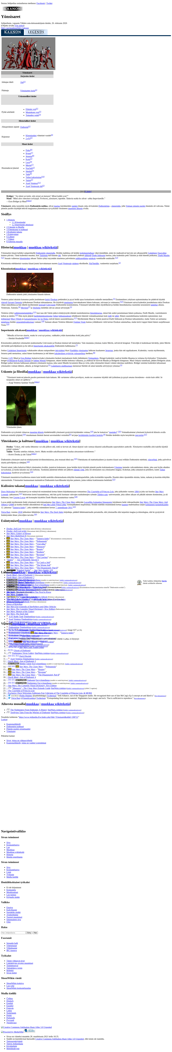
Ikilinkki (10, 970)
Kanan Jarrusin (24, 360)
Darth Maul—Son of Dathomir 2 (20, 577)
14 (121, 302)
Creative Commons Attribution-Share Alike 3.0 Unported (59, 1039)
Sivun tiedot (11, 973)
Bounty (40, 549)
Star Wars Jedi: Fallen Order (31, 647)
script (16, 531)
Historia (9, 854)
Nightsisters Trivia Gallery (23, 653)
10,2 (17, 655)
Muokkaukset (12, 892)
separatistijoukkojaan (25, 322)
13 (116, 258)
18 (42, 321)
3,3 (18, 635)
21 (145, 435)
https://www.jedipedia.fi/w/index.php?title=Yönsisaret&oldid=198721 (48, 717)
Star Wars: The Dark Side (17, 614)
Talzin (28, 180)
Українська (11, 1023)
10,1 (13, 655)
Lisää (8, 872)
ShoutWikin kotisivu (15, 983)
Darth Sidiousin (98, 255)
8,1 (12, 650)
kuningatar (48, 316)
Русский (10, 1020)
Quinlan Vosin (79, 322)
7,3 (18, 647)
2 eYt (28, 138)
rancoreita (139, 435)
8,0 (9, 650)
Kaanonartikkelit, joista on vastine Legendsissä (26, 743)
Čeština (9, 998)
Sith (19, 590)
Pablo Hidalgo (26, 695)
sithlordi (88, 255)
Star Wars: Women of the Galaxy (20, 611)
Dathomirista (103, 206)
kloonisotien (25, 258)
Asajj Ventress (32, 183)
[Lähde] (88, 191)
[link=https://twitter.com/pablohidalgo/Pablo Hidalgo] (9, 695)
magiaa (57, 206)
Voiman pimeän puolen (135, 206)
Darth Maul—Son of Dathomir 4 (22, 677)
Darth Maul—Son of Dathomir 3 (22, 661)
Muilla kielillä (12, 877)
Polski (9, 1015)
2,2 (15, 632)
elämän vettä (79, 470)
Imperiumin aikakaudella (43, 346)
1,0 (9, 629)
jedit (110, 316)
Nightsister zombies (26, 585)
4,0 (9, 638)
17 (75, 318)
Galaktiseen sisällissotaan (61, 366)
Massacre (41, 546)
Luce (28, 162)
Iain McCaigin (49, 504)
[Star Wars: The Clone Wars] (8, 538)
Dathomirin (41, 253)
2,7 (29, 632)
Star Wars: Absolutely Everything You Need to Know (28, 592)
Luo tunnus (11, 895)
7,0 (9, 647)
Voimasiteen (93, 358)
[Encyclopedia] (11, 580)
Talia (28, 174)
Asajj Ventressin (65, 263)
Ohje (8, 922)
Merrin (28, 165)
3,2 (15, 635)
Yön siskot (19, 25)
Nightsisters (23, 587)
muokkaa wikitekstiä (43, 247)
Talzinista (44, 255)
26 (35, 514)
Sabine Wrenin (39, 360)
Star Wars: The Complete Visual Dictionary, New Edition (30, 609)
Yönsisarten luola (27, 91)
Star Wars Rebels (30, 642)
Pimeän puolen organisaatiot (18, 729)
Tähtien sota (102, 494)
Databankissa (29, 616)
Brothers (40, 552)
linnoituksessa (96, 313)
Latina (9, 1010)
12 (2, 258)
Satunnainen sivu (13, 919)
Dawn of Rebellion (14, 604)
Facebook (41, 3)
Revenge (40, 555)
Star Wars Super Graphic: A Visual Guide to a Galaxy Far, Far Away (36, 599)
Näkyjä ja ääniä (47, 642)
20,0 (9, 682)
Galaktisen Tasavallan (157, 253)
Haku (4, 927)
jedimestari (5, 319)
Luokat (4, 719)
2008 (11, 504)
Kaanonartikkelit (13, 724)
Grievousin (50, 305)
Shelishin (37, 308)
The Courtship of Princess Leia (100, 491)
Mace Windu (16, 319)
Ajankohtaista (12, 915)
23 (20, 494)
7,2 (15, 647)
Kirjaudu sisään (13, 897)
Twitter (49, 3)
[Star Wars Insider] (11, 570)
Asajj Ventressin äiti (34, 186)
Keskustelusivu (12, 845)
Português (10, 1018)
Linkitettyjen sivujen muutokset (19, 963)
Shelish (29, 171)
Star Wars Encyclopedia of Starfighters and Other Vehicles (31, 606)
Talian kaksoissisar (34, 177)
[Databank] (7, 616)
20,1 (13, 682)
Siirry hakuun (23, 28)
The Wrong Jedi (43, 565)
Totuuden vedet (32, 115)
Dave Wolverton (8, 491)
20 (119, 432)
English (9, 1003)
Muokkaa (10, 850)
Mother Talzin (24, 582)
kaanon (125, 504)
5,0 (9, 641)
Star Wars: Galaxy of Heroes (18, 533)
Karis (28, 159)
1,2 (15, 629)
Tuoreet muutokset (14, 917)
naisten (75, 206)
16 (16, 315)
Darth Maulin (163, 255)
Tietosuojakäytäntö (14, 1041)
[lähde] (29, 201)
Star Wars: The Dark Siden (51, 512)
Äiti (22, 82)
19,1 (13, 680)
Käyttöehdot (11, 1046)
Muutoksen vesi (32, 112)
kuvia (164, 581)
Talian (162, 470)
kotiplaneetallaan (87, 253)
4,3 (18, 638)
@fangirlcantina (28, 698)
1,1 (12, 629)
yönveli (4, 302)
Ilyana (28, 153)
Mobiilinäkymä (12, 1048)
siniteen (75, 263)
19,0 (9, 680)
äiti (59, 255)
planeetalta (116, 206)
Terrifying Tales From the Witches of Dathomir (30, 712)
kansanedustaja (30, 319)
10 (43, 177)
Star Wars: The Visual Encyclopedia (21, 597)
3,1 (12, 635)
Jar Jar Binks (42, 319)
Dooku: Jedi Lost (13, 528)
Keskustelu (11, 890)
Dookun (54, 299)
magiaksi (113, 432)
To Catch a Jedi (43, 562)
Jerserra (29, 156)
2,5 (23, 632)
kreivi (47, 299)
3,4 (20, 635)
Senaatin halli (12, 943)
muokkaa (20, 247)
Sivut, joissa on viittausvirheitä (19, 740)
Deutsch (9, 1001)
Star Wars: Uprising (30, 636)
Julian (55, 316)
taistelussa (5, 322)
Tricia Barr (5, 512)
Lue (8, 847)
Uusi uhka (41, 544)
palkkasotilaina (82, 258)
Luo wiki (10, 986)
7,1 (12, 647)
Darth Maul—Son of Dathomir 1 (20, 575)
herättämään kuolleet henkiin (90, 435)
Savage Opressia (15, 302)
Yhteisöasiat (11, 945)
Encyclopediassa (33, 580)
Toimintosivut (12, 965)
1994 (137, 491)
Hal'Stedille (94, 263)
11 (39, 183)
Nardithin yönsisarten (79, 350)
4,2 (15, 638)
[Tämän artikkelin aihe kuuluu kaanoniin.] (12, 10)
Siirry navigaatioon (9, 28)
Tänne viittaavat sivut (15, 961)
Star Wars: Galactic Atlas (17, 594)
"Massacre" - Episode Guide (31, 688)
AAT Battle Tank (16, 616)
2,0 (9, 632)
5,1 (12, 641)
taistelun (154, 305)
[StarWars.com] (9, 653)
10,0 (9, 655)
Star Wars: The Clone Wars (63, 502)
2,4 (20, 632)
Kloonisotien (31, 135)
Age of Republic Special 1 (28, 560)
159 (43, 570)
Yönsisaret (10, 731)
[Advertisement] (21, 786)
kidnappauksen (65, 316)
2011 (70, 507)
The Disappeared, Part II (47, 568)
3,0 (9, 635)
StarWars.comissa (42, 653)
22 (113, 479)
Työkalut (10, 874)
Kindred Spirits (23, 570)
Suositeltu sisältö (13, 912)
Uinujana (118, 467)
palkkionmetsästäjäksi (23, 313)
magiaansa (68, 302)
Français (10, 1008)
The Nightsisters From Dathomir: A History (28, 710)
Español (9, 1006)
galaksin (92, 258)
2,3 (18, 632)
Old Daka (14, 644)
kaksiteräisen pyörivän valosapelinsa (69, 353)
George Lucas (19, 497)
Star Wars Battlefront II (16, 536)
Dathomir (24, 127)
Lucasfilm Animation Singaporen (98, 502)
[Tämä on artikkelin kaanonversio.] (12, 33)
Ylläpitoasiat (11, 948)
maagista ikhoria (37, 432)
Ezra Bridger (26, 358)
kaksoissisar (6, 472)
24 (75, 497)
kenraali (42, 305)
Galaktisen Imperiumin (17, 350)
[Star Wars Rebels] (18, 642)
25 (74, 507)
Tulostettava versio (14, 968)
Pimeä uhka (61, 504)
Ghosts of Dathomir (14, 602)
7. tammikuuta (61, 507)
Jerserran (109, 350)
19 (91, 432)
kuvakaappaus (160, 696)
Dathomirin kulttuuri (15, 726)
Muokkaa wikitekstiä (15, 852)
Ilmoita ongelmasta (14, 857)
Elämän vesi (31, 109)
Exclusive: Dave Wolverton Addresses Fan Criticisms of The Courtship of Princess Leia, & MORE (50, 693)
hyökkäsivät (12, 360)
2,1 (12, 632)
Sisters (10, 560)
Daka (28, 150)
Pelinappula (42, 541)
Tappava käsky (19, 507)
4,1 (12, 638)
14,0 (9, 666)
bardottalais (39, 316)
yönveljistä (152, 459)
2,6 (26, 632)
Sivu (8, 842)
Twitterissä (51, 695)
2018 (20, 512)
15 (34, 312)
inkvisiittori (60, 350)
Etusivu (9, 907)
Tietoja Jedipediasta (14, 1044)
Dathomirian (14, 627)
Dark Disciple (25, 656)
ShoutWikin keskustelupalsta (18, 988)
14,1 (13, 666)
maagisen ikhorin (75, 208)
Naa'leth (29, 168)
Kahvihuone (11, 910)
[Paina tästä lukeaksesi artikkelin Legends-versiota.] (36, 33)
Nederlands (11, 1013)
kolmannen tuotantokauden (156, 504)
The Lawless (42, 557)
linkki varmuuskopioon (68, 580)
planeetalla (50, 253)
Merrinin (24, 308)
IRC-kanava (11, 950)
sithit (117, 316)
